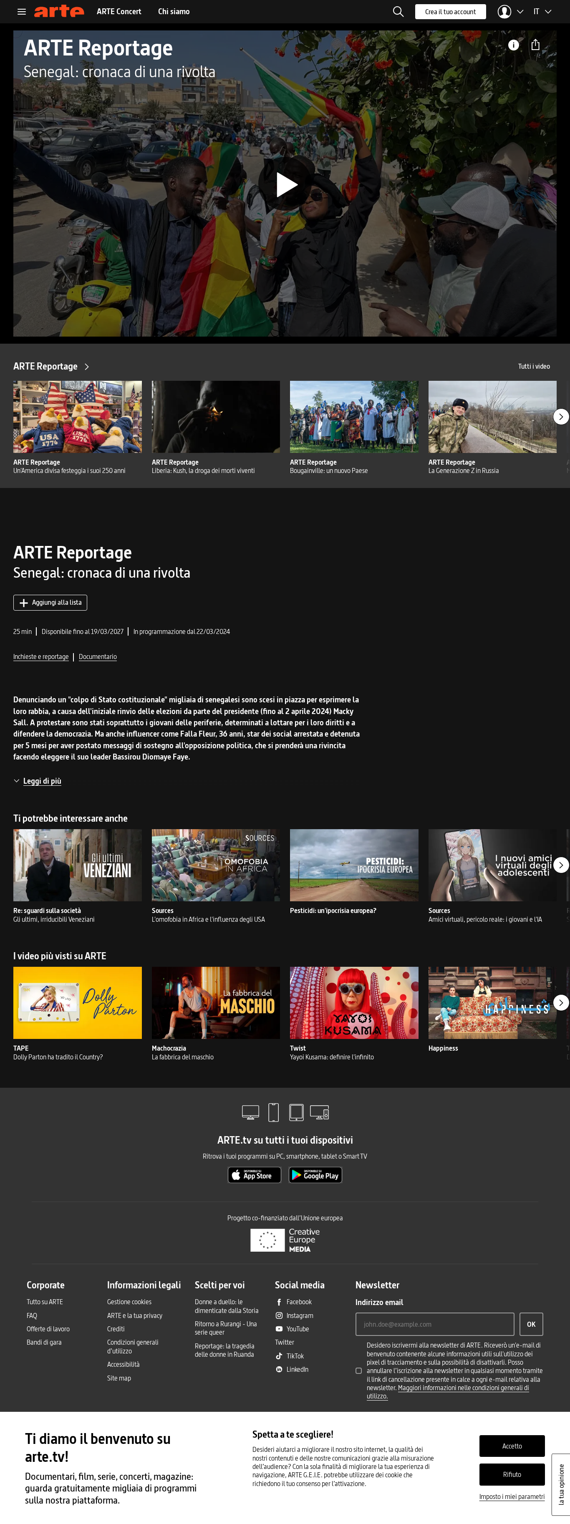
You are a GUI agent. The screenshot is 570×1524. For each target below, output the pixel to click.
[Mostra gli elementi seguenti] (561, 416)
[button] (398, 11)
